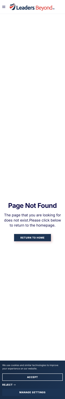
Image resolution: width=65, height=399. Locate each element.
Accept (32, 377)
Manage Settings (32, 392)
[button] (3, 7)
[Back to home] (32, 7)
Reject (7, 385)
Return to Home (32, 237)
